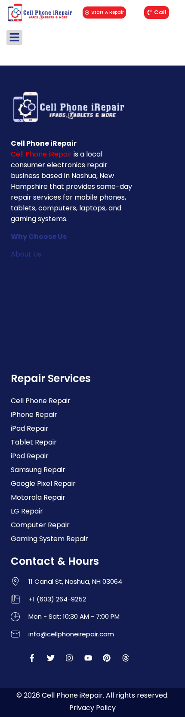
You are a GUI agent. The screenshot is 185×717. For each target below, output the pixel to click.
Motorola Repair (38, 497)
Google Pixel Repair (43, 483)
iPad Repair (30, 428)
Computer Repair (40, 525)
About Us (26, 254)
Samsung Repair (38, 470)
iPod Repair (30, 456)
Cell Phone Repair (41, 401)
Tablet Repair (34, 442)
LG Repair (27, 511)
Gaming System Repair (49, 539)
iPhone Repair (34, 415)
